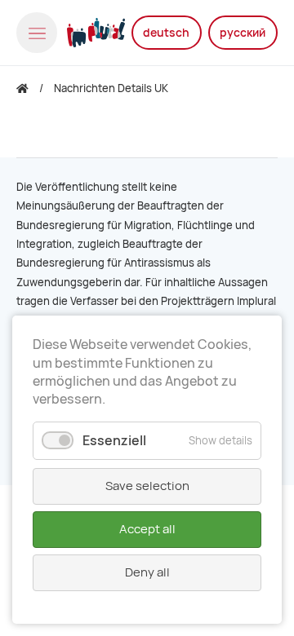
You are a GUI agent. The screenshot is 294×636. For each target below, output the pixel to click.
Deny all (147, 572)
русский (242, 32)
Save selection (147, 486)
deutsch (166, 32)
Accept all (147, 529)
